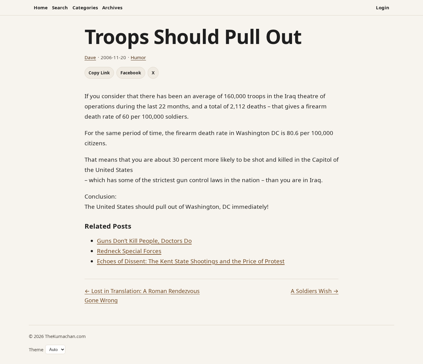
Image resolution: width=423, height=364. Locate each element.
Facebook (130, 73)
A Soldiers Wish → (314, 291)
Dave (90, 57)
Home (41, 7)
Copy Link (99, 73)
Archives (112, 7)
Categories (85, 7)
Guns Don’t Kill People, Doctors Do (144, 241)
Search (60, 7)
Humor (138, 57)
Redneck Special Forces (129, 251)
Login (382, 7)
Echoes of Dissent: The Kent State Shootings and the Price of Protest (191, 261)
